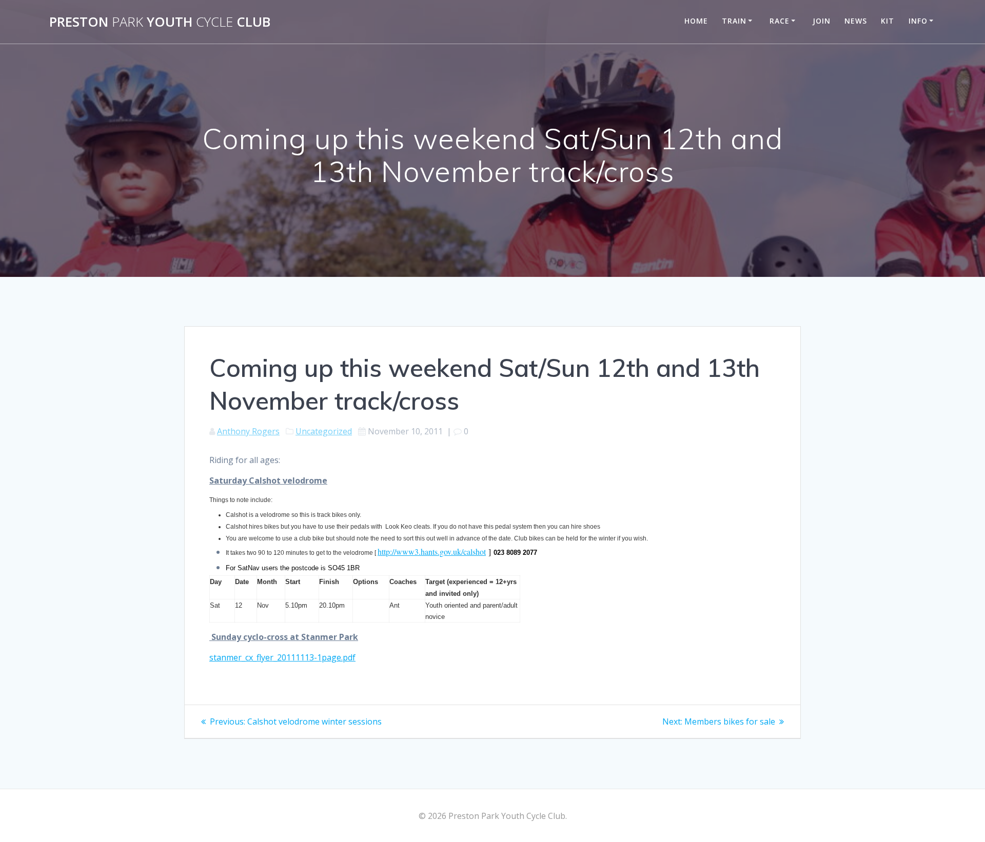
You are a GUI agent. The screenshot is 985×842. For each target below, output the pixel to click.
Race (780, 21)
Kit (887, 21)
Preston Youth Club (159, 22)
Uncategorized (324, 431)
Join (822, 21)
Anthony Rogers (248, 431)
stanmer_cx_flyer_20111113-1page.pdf (282, 657)
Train (734, 21)
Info (918, 21)
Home (696, 21)
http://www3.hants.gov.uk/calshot (432, 551)
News (855, 21)
